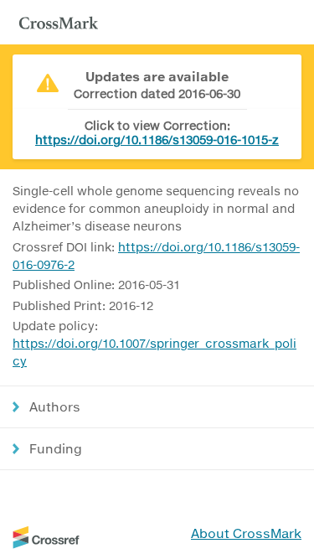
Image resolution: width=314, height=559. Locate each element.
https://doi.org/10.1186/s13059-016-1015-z (157, 139)
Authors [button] (54, 406)
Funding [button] (55, 448)
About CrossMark (246, 533)
